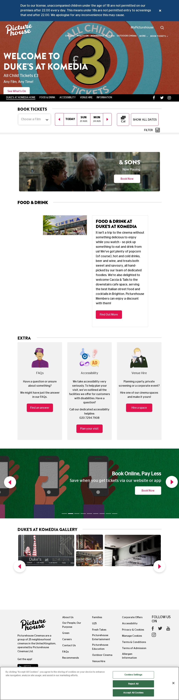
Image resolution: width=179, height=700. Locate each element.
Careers (67, 607)
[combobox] (34, 57)
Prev (19, 535)
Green (65, 601)
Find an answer (39, 375)
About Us (67, 585)
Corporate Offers (132, 585)
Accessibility (130, 591)
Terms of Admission (134, 616)
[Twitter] (160, 597)
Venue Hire (98, 629)
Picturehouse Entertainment (101, 605)
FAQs (65, 619)
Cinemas (69, 35)
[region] (89, 683)
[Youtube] (168, 597)
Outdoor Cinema (127, 35)
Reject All (133, 684)
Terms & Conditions (134, 610)
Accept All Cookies (133, 693)
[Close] (173, 683)
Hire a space (139, 375)
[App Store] (28, 644)
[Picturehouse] (15, 30)
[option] (70, 57)
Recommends (70, 626)
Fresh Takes (99, 597)
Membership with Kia (102, 35)
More (142, 36)
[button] (9, 451)
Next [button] (107, 57)
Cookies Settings (133, 675)
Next (159, 535)
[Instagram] (154, 603)
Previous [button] (59, 57)
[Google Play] (27, 636)
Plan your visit (89, 396)
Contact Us (69, 613)
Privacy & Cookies (133, 597)
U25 (94, 591)
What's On (82, 35)
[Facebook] (153, 597)
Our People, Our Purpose (71, 593)
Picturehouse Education (100, 615)
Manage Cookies (132, 604)
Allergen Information (129, 624)
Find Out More (109, 282)
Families (97, 585)
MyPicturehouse (142, 27)
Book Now (127, 131)
